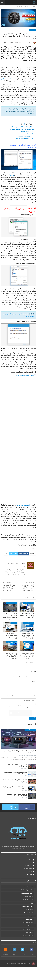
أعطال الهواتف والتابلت (27, 929)
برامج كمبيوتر (32, 29)
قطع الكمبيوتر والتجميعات (26, 893)
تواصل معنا (29, 862)
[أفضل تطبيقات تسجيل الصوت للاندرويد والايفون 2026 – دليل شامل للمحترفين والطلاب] (32, 774)
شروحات (30, 545)
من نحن (30, 871)
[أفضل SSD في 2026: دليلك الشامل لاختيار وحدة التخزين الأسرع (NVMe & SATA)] (32, 781)
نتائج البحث (29, 874)
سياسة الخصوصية (28, 865)
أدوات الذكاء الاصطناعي (27, 906)
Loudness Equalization (24, 505)
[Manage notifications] (33, 963)
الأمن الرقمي (29, 932)
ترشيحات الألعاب (28, 919)
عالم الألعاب (30, 916)
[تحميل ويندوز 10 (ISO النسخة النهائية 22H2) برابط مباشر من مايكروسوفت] (10, 627)
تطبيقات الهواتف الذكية (27, 912)
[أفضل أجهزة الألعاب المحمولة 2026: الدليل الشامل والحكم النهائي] (18, 739)
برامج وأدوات (30, 903)
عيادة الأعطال (30, 925)
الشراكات (30, 860)
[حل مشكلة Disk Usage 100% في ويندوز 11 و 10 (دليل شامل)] (27, 607)
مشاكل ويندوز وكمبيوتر (28, 602)
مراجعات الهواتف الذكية (27, 899)
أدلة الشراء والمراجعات (30, 729)
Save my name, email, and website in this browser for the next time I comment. (18, 706)
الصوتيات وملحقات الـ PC (26, 890)
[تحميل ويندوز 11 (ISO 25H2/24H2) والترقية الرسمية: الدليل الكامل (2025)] (27, 627)
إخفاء (23, 124)
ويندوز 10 (11, 175)
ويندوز (25, 545)
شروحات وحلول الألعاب (27, 922)
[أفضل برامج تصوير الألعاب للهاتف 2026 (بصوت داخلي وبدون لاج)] (32, 767)
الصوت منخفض (6, 79)
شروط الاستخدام (28, 868)
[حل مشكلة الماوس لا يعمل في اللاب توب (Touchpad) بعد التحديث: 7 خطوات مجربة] (10, 607)
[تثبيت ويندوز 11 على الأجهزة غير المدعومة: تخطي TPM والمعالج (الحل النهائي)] (10, 646)
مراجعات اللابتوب (28, 896)
